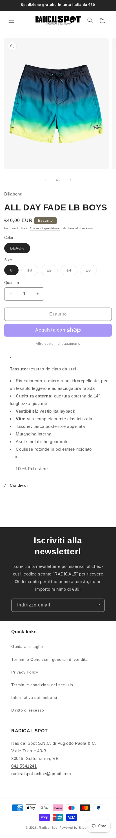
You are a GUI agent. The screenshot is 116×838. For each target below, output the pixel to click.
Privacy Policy (24, 672)
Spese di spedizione (45, 228)
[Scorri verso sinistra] (45, 180)
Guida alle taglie (27, 646)
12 (52, 271)
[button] (11, 20)
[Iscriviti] (98, 605)
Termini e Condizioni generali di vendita (49, 659)
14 (71, 271)
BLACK (20, 249)
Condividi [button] (19, 485)
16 (91, 271)
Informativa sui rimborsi (34, 697)
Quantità (11, 283)
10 (32, 271)
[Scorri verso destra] (70, 180)
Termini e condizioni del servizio (42, 685)
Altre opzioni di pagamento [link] (58, 344)
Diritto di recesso (27, 710)
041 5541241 (24, 766)
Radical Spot (48, 827)
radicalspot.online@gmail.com (41, 773)
